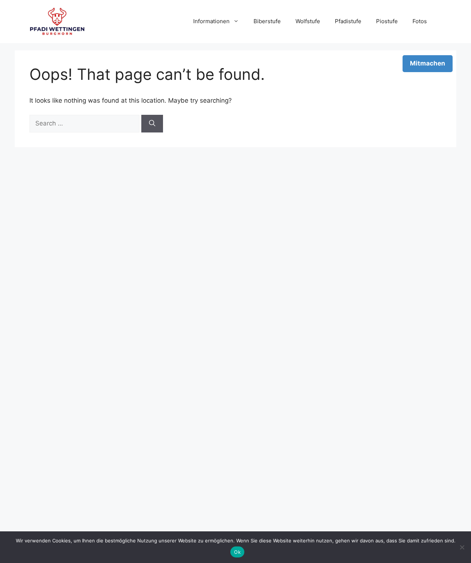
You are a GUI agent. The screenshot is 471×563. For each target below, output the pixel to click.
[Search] (152, 123)
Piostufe (387, 21)
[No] (461, 547)
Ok (237, 552)
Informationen (211, 21)
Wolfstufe (307, 21)
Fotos (419, 21)
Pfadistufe (348, 21)
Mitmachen (427, 63)
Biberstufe (267, 21)
